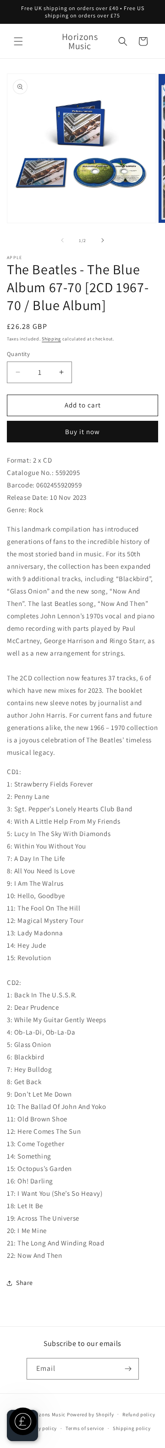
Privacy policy (40, 1428)
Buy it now (82, 431)
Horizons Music (47, 1414)
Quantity (18, 354)
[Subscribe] (128, 1369)
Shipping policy (132, 1428)
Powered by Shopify (90, 1414)
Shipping (51, 339)
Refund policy (138, 1414)
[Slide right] (103, 240)
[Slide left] (62, 240)
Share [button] (24, 1282)
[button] (18, 41)
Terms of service (85, 1428)
